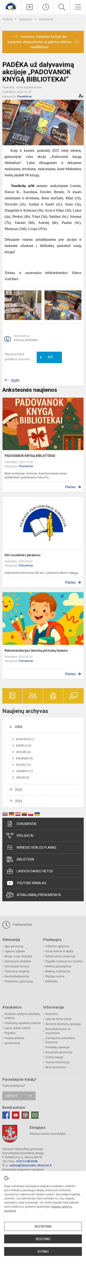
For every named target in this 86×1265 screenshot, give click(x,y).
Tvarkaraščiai (21, 924)
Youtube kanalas (31, 883)
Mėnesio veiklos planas (36, 847)
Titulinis (7, 19)
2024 (18, 801)
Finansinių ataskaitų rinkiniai (23, 1023)
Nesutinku (43, 1239)
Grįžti (15, 380)
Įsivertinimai (12, 1043)
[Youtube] (15, 1115)
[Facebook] (6, 1115)
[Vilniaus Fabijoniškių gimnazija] (11, 6)
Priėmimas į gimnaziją (19, 981)
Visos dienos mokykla (59, 951)
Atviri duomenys (55, 1067)
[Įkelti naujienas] (30, 7)
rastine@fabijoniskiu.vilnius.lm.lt (30, 1165)
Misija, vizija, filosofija (18, 956)
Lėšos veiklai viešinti (17, 1028)
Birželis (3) (23, 745)
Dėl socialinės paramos (23, 555)
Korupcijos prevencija (58, 1052)
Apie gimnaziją (14, 946)
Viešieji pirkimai (14, 1038)
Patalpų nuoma (54, 976)
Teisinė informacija (57, 1062)
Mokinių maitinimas (57, 971)
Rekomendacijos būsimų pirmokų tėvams (36, 650)
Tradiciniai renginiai (17, 971)
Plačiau (70, 487)
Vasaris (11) (24, 771)
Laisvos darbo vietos (35, 871)
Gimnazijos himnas (17, 966)
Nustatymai (43, 1226)
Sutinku (43, 1251)
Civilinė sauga (54, 1057)
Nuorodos (51, 1014)
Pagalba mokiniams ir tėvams (64, 961)
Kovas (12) (23, 764)
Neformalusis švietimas (60, 956)
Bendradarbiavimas (17, 976)
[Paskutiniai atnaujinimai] (46, 7)
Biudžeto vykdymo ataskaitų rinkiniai (22, 1016)
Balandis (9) (24, 758)
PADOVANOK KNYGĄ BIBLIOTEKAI (30, 456)
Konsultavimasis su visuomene (58, 1031)
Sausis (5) (22, 777)
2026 (18, 727)
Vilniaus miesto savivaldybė (47, 1133)
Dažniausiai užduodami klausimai (60, 1040)
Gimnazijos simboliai (18, 961)
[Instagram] (25, 1115)
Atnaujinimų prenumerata (39, 895)
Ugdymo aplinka (15, 951)
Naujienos (26, 19)
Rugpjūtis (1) (25, 739)
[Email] (35, 1115)
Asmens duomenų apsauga (63, 1024)
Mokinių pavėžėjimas (58, 966)
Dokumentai (26, 824)
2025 (18, 789)
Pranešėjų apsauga (57, 1047)
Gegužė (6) (23, 752)
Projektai (25, 835)
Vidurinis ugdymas (57, 946)
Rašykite (11, 1096)
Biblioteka (25, 859)
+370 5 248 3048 (26, 1161)
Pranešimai (46, 19)
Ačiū (46, 357)
